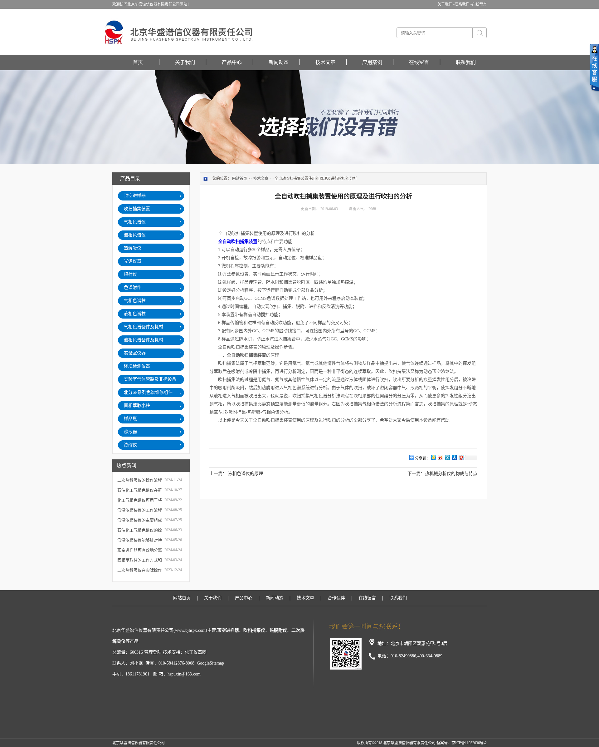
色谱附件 (132, 287)
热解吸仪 (132, 248)
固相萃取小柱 (137, 405)
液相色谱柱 (135, 313)
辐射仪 (130, 274)
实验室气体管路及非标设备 (150, 379)
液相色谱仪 (135, 235)
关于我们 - (446, 4)
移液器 (130, 431)
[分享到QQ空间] (433, 457)
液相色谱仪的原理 (245, 473)
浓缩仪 (130, 445)
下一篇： (416, 473)
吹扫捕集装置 (137, 208)
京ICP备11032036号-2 (469, 743)
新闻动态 (279, 62)
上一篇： (218, 473)
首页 (138, 62)
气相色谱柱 (135, 300)
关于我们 (185, 62)
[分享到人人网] (453, 457)
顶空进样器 (135, 195)
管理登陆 (153, 652)
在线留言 (479, 4)
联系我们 (466, 62)
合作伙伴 (336, 598)
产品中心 (232, 62)
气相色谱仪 (135, 222)
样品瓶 (130, 418)
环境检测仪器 (137, 366)
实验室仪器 (135, 353)
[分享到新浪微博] (440, 457)
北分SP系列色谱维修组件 (148, 392)
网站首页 (239, 178)
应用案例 (372, 62)
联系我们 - (463, 4)
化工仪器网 (196, 652)
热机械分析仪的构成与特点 (451, 473)
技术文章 (325, 62)
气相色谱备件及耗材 (143, 326)
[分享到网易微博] (460, 457)
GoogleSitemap (210, 663)
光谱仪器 (132, 261)
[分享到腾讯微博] (447, 457)
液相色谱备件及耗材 (143, 340)
